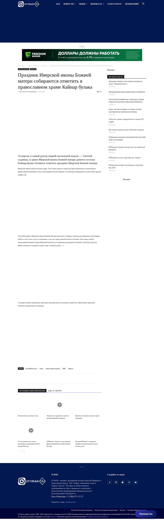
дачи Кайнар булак (31, 368)
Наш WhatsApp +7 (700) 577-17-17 (67, 496)
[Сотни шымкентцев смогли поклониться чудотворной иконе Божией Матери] (31, 430)
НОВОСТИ (68, 4)
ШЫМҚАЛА (96, 4)
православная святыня (53, 368)
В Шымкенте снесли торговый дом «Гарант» (125, 158)
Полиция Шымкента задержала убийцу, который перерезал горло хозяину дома (86, 444)
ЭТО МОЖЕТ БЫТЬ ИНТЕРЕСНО (32, 391)
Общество (45, 66)
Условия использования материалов (82, 510)
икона (41, 368)
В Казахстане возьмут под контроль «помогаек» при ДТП (126, 166)
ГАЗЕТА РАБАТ (114, 4)
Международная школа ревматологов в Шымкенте (127, 92)
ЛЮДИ (82, 4)
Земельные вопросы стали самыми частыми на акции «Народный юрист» (125, 82)
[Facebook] (36, 378)
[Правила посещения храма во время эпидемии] (88, 405)
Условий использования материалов (97, 516)
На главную (21, 66)
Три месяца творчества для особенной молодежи (126, 130)
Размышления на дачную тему (28, 416)
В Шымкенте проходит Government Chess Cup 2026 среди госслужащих (127, 138)
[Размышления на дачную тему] (31, 405)
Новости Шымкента (33, 66)
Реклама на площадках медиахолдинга (106, 510)
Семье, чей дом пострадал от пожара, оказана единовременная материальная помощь (125, 110)
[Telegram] (25, 378)
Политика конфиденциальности (136, 510)
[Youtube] (135, 482)
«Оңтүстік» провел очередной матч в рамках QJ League (126, 120)
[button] (143, 4)
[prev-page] (19, 450)
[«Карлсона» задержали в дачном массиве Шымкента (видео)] (60, 405)
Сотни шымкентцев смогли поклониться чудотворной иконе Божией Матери (29, 444)
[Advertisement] (82, 26)
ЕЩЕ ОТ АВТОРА (54, 391)
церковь (70, 368)
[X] (42, 378)
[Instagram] (116, 482)
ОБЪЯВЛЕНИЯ (132, 4)
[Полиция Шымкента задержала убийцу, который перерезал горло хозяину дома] (88, 430)
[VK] (31, 378)
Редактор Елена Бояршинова (28, 91)
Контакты (122, 510)
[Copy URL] (48, 378)
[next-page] (23, 450)
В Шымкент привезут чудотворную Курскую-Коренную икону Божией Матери (59, 444)
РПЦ (64, 368)
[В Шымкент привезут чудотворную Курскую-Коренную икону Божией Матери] (60, 430)
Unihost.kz (53, 516)
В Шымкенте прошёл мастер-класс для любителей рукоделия (127, 148)
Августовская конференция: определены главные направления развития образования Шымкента (126, 100)
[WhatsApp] (20, 378)
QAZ (58, 4)
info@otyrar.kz (70, 502)
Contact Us (145, 514)
